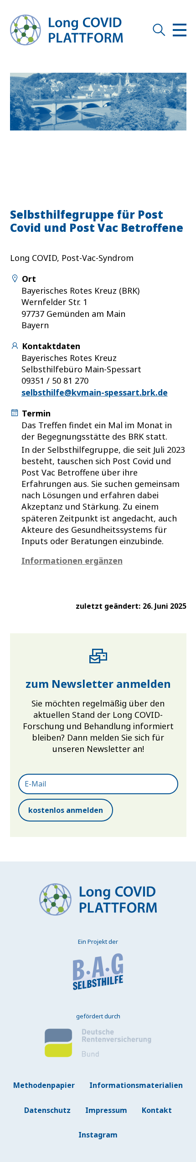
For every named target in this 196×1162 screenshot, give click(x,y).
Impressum (106, 1110)
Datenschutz (47, 1110)
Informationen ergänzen (72, 560)
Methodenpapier (44, 1085)
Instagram (98, 1135)
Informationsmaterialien (136, 1085)
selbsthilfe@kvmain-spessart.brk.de (94, 392)
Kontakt (157, 1110)
